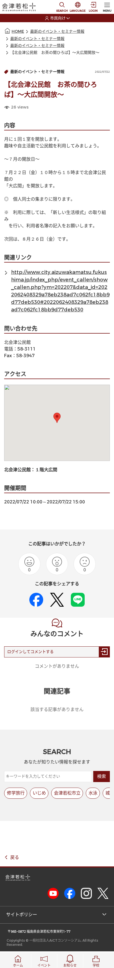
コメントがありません (57, 666)
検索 (101, 776)
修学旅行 (16, 793)
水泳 (93, 793)
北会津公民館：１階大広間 (33, 470)
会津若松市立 (67, 793)
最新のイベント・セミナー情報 (57, 31)
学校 (96, 965)
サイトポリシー (21, 914)
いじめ (39, 793)
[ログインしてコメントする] (104, 651)
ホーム (18, 965)
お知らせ (70, 965)
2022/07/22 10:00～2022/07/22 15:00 (44, 502)
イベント (44, 965)
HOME (18, 31)
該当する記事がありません (57, 709)
